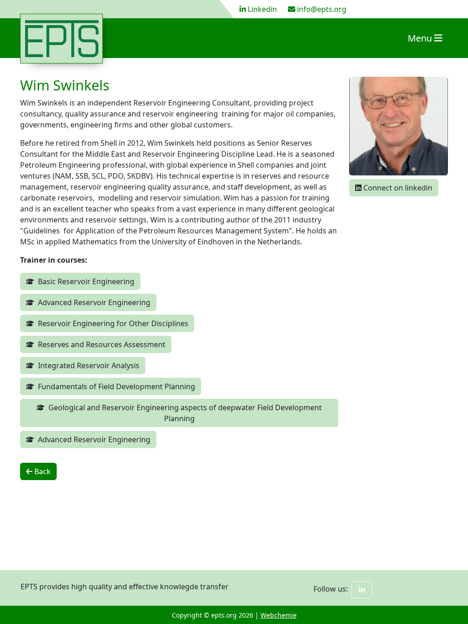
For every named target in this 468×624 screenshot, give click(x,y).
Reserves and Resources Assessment (101, 344)
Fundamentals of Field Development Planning (116, 386)
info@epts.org (321, 9)
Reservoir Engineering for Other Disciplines (113, 323)
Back (41, 471)
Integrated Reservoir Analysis (88, 365)
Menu (421, 38)
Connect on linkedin (397, 188)
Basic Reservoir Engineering (86, 281)
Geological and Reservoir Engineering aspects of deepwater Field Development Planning (185, 412)
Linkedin (262, 9)
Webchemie (279, 615)
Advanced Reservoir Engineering (94, 302)
